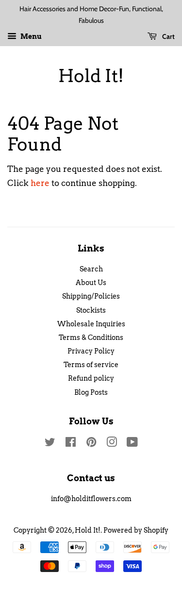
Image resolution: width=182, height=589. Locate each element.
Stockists (91, 310)
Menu (30, 36)
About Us (91, 282)
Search (91, 269)
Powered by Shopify (135, 530)
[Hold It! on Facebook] (70, 443)
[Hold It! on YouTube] (132, 443)
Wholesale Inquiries (91, 324)
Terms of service (91, 364)
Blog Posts (91, 392)
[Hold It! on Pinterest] (91, 443)
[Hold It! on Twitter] (50, 443)
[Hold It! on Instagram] (111, 443)
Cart (168, 36)
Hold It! (91, 76)
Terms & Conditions (91, 337)
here (40, 183)
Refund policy (91, 378)
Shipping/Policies (91, 296)
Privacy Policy (91, 351)
